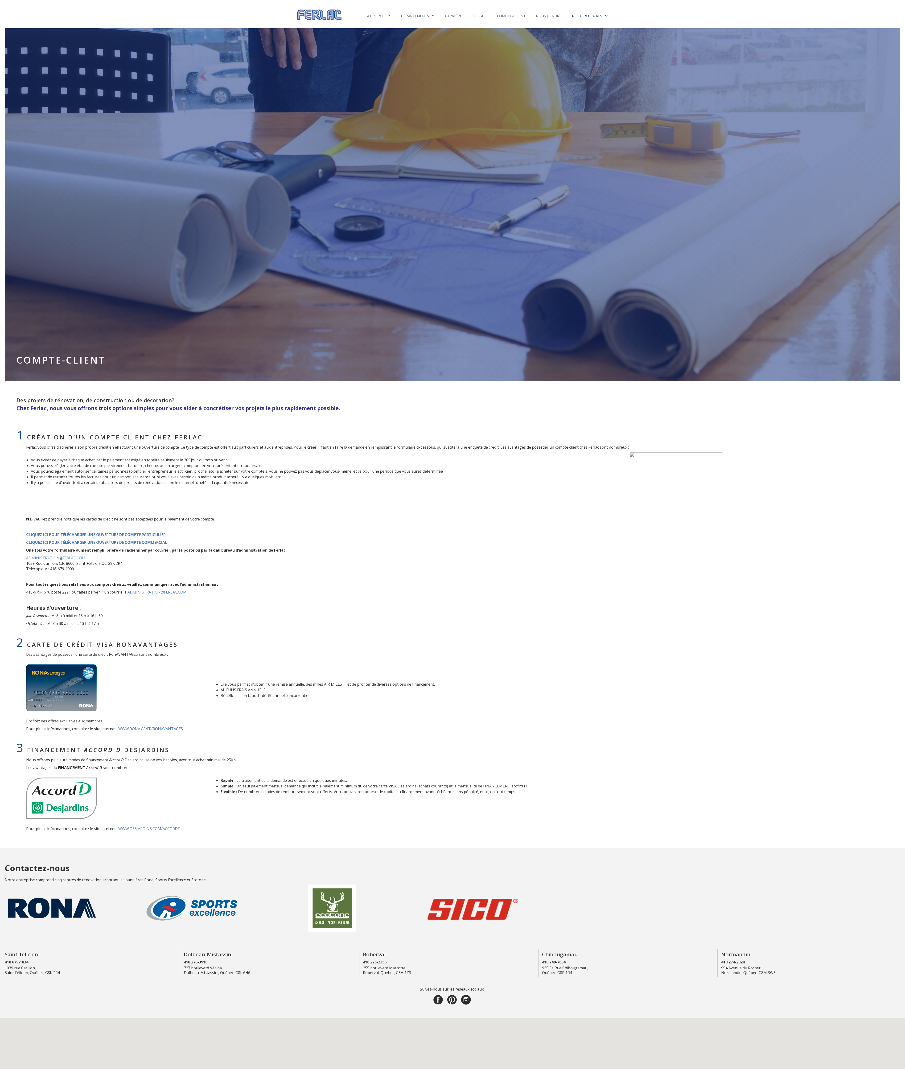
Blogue (479, 15)
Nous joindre (548, 15)
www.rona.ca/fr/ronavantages (150, 728)
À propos (376, 15)
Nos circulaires (587, 15)
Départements (415, 15)
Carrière (453, 15)
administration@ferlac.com (55, 558)
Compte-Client (511, 15)
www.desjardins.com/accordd (149, 828)
